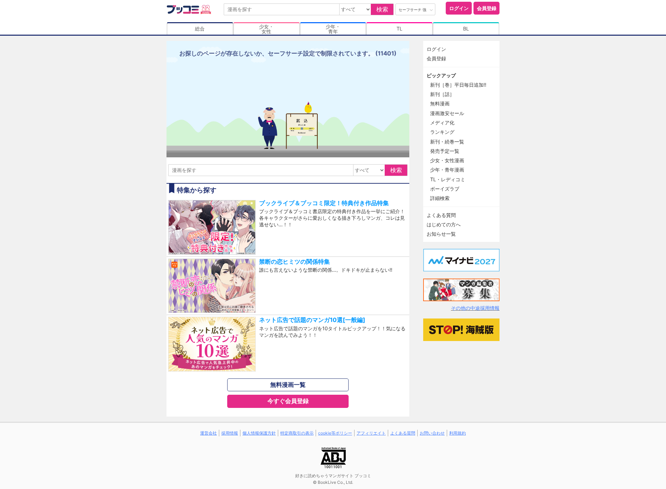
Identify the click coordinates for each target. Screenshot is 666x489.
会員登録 (486, 8)
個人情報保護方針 (259, 433)
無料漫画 (440, 103)
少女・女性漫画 (447, 160)
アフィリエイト (371, 433)
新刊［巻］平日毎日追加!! (458, 85)
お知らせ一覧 (441, 234)
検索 (382, 9)
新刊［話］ (442, 94)
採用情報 (229, 433)
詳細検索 (440, 198)
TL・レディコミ (447, 179)
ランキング (442, 132)
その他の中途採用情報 (475, 308)
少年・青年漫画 (447, 170)
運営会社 (208, 433)
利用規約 (457, 433)
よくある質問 (441, 215)
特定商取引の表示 (297, 433)
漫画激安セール (447, 113)
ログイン (459, 8)
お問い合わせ (432, 433)
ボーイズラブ (444, 189)
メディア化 (442, 122)
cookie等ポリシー (335, 433)
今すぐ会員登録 (288, 401)
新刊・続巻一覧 (447, 142)
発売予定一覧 (444, 151)
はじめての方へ (444, 224)
